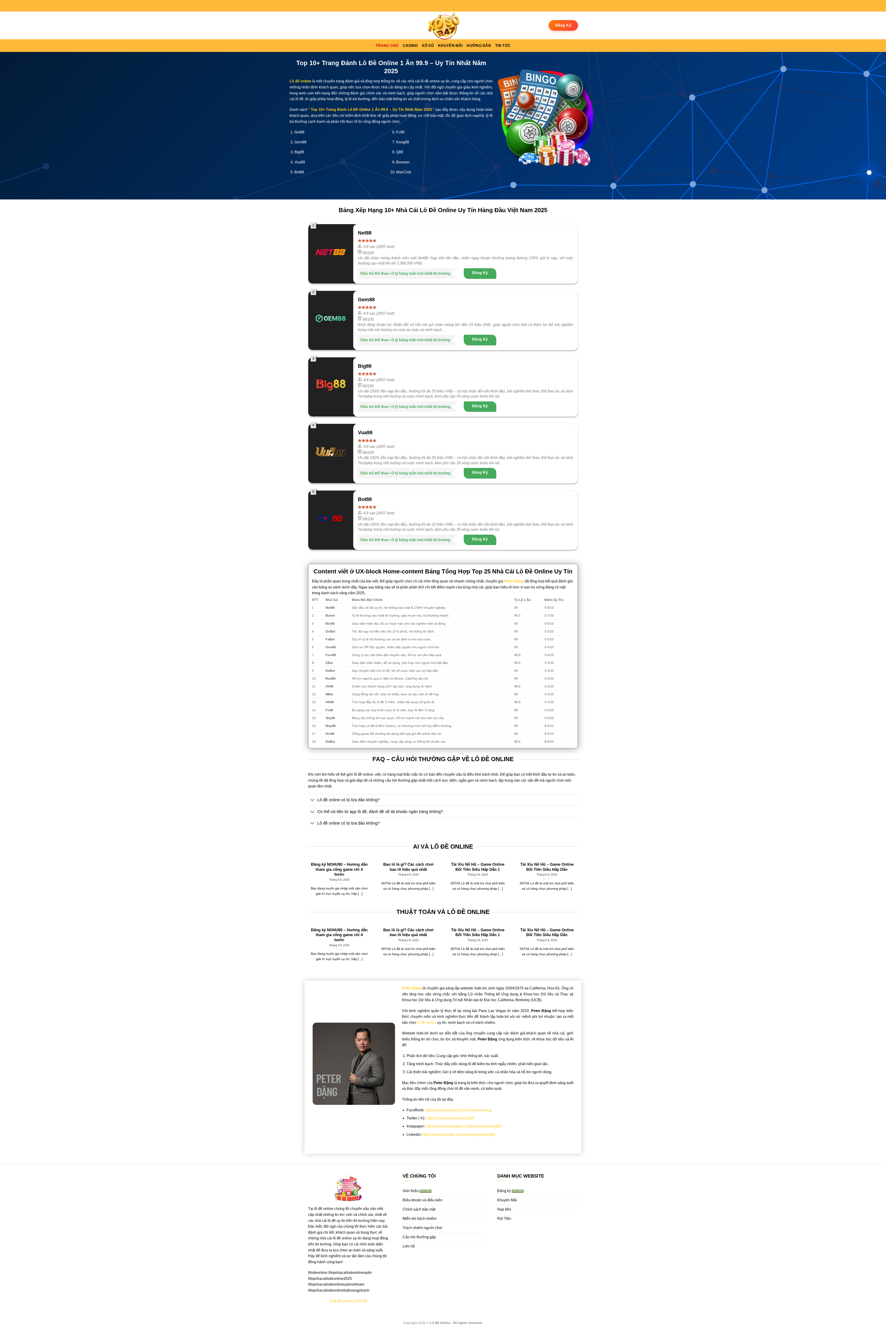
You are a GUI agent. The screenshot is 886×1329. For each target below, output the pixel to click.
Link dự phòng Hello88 (348, 1301)
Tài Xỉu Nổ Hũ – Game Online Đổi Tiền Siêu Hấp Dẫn (547, 867)
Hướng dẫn (479, 46)
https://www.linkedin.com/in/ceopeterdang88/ (458, 1134)
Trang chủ (387, 46)
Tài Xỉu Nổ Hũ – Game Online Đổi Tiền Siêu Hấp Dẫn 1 (477, 867)
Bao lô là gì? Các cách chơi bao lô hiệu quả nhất (408, 867)
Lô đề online (300, 81)
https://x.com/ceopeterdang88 (450, 1118)
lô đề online (426, 1023)
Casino (410, 46)
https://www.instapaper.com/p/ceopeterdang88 (463, 1126)
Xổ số (428, 46)
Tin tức (503, 46)
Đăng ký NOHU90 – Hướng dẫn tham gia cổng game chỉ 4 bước (339, 869)
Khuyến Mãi (450, 46)
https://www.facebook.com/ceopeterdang (458, 1110)
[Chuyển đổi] (312, 800)
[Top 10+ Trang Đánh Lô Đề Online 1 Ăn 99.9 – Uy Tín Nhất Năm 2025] (443, 25)
